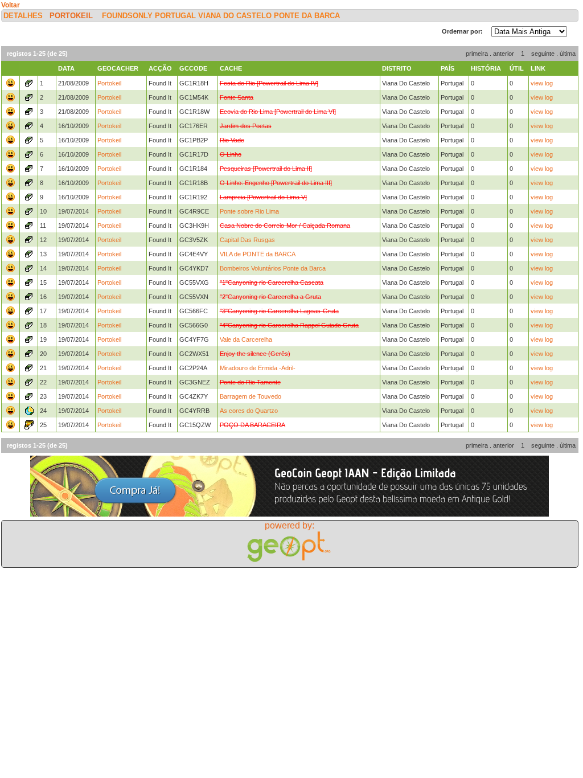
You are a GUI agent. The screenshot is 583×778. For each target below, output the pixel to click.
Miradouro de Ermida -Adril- (257, 368)
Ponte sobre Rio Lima (249, 211)
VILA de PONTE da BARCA (257, 254)
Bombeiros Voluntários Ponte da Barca (273, 268)
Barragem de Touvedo (250, 396)
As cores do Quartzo (249, 410)
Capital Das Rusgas (247, 239)
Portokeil (71, 15)
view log (542, 83)
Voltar (10, 5)
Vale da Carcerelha (246, 339)
